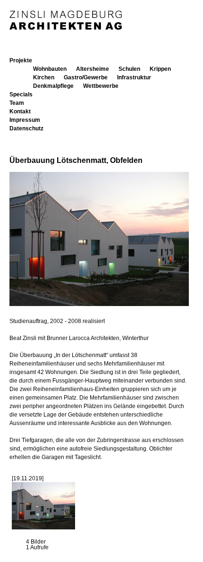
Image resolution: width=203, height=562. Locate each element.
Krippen (160, 69)
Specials (21, 94)
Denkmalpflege (53, 86)
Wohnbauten (50, 69)
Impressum (24, 120)
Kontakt (20, 111)
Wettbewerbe (100, 86)
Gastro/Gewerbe (86, 77)
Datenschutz (26, 128)
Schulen (129, 69)
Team (16, 103)
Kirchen (43, 77)
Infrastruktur (134, 77)
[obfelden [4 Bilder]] (43, 527)
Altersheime (92, 69)
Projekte (20, 60)
